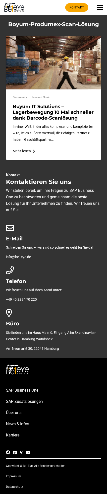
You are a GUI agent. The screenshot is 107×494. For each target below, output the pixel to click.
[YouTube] (28, 452)
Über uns (13, 412)
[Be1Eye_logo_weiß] (53, 369)
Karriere (12, 435)
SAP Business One (22, 390)
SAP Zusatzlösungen (24, 401)
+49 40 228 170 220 (21, 299)
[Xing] (21, 452)
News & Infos (17, 424)
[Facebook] (8, 452)
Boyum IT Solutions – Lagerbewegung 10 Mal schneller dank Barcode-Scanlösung (53, 112)
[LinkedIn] (15, 452)
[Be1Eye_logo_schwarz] (15, 7)
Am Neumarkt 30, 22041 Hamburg (32, 349)
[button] (100, 7)
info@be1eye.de (18, 257)
